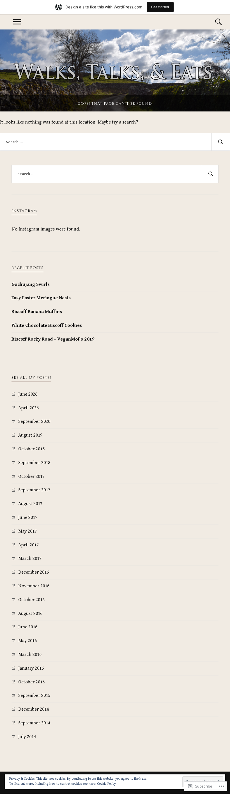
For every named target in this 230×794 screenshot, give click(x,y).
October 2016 (31, 600)
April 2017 (28, 545)
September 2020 (34, 421)
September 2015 (34, 695)
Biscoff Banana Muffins (37, 311)
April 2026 (28, 408)
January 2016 (31, 668)
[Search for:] (115, 142)
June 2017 (27, 517)
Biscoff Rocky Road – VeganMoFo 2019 (53, 339)
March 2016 (30, 654)
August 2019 (30, 435)
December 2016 (33, 572)
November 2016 (33, 586)
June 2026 (27, 394)
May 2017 (27, 531)
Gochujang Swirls (31, 284)
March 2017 (30, 558)
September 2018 (34, 463)
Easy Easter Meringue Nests (41, 298)
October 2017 (31, 476)
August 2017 (30, 503)
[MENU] (17, 21)
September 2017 (34, 490)
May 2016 (27, 641)
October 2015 (31, 682)
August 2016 (30, 613)
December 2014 (33, 709)
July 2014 (27, 737)
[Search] (213, 21)
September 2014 (34, 723)
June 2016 (27, 627)
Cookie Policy (106, 784)
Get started (160, 7)
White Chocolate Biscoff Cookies (47, 325)
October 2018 (31, 449)
